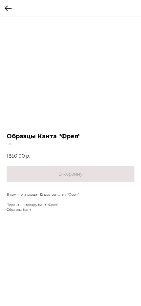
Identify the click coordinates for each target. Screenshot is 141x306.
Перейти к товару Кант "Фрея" (32, 205)
